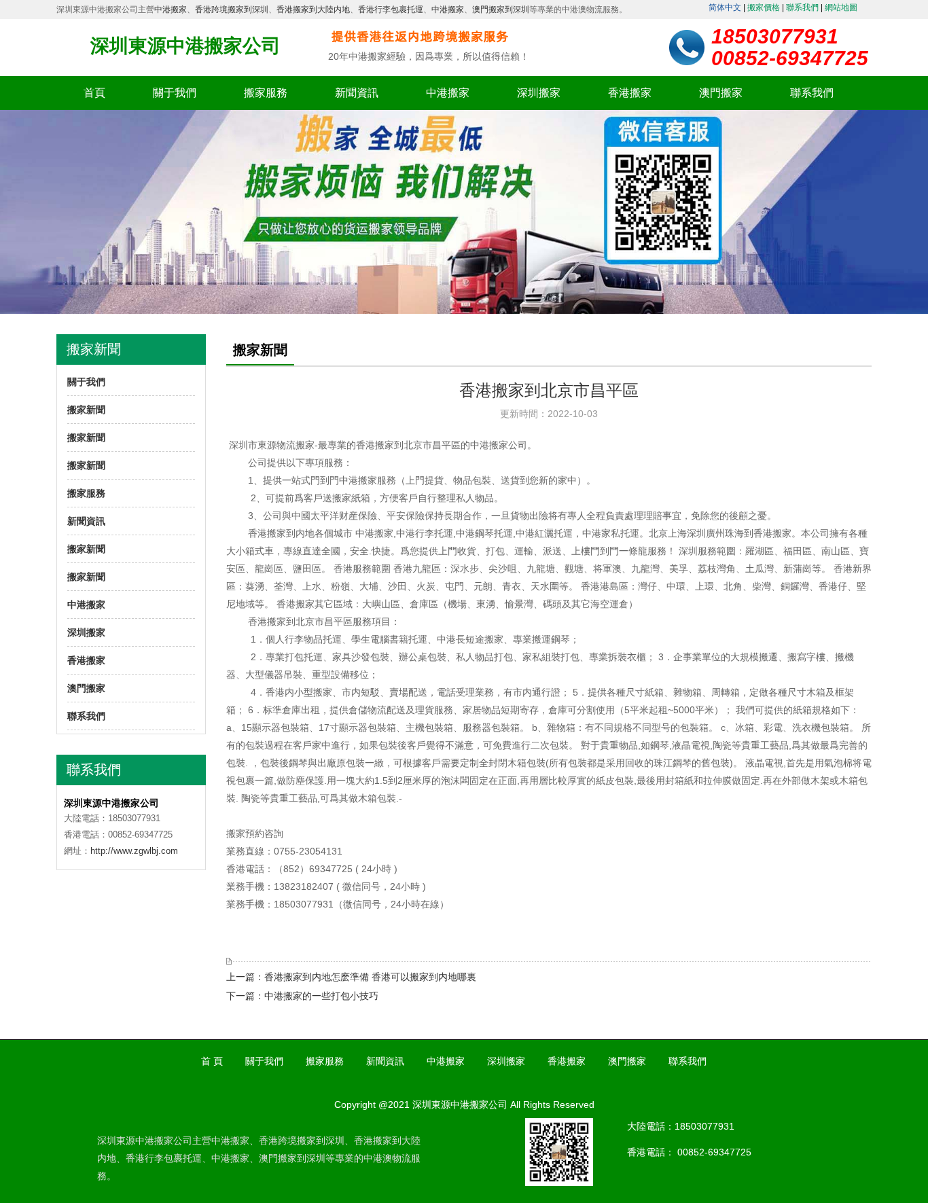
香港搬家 (630, 92)
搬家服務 (265, 92)
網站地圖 (841, 7)
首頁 (94, 92)
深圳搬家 (538, 92)
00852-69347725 (714, 1152)
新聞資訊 (356, 92)
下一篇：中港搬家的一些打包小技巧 (302, 995)
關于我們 (174, 92)
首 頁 (212, 1061)
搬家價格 (763, 7)
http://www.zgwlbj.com (134, 851)
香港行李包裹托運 (390, 9)
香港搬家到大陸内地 (313, 9)
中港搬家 (170, 9)
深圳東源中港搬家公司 (185, 45)
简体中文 (725, 7)
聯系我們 (802, 7)
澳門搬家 (721, 92)
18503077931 (704, 1126)
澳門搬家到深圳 (500, 9)
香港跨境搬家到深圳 (231, 9)
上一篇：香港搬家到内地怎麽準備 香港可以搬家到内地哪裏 (351, 976)
